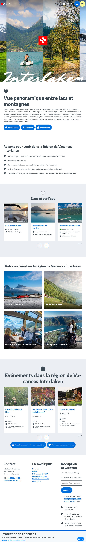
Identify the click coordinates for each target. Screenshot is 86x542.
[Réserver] (82, 4)
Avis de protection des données (14, 540)
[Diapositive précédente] (39, 245)
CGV (46, 474)
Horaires (35, 469)
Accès (34, 471)
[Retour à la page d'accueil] (8, 4)
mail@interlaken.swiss (12, 480)
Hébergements (38, 474)
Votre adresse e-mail (71, 477)
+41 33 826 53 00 (13, 478)
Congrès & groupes (39, 476)
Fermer (80, 539)
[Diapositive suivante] (46, 245)
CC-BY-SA (25, 221)
